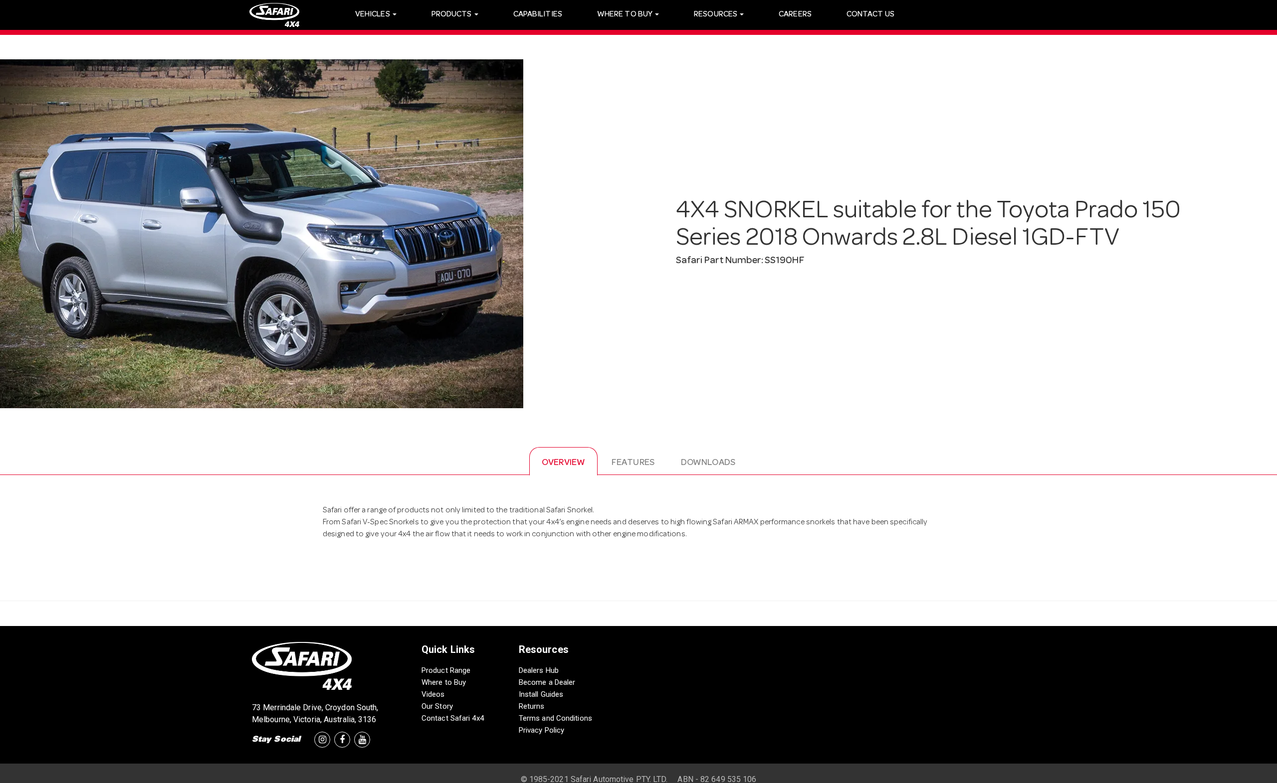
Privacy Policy (541, 730)
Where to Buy (444, 682)
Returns (532, 706)
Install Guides (541, 694)
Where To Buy (625, 15)
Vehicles (373, 15)
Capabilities (537, 15)
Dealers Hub (539, 670)
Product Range (446, 670)
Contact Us (870, 15)
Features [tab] (633, 463)
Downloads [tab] (708, 463)
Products (452, 15)
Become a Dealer (547, 682)
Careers (795, 15)
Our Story (437, 706)
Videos (433, 694)
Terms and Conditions (555, 718)
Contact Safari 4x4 (453, 718)
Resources (716, 15)
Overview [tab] (563, 463)
